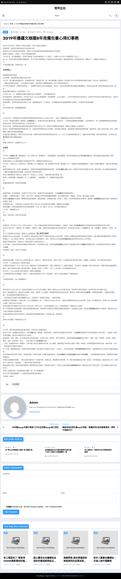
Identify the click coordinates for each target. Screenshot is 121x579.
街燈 (5, 32)
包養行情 (85, 156)
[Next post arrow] (117, 427)
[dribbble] (112, 2)
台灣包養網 (58, 244)
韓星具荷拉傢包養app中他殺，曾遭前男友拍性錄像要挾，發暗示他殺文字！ (88, 428)
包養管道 (31, 121)
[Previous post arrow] (3, 427)
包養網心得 (13, 156)
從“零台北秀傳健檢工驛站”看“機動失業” (19, 450)
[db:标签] (15, 32)
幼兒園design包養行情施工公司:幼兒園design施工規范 (35, 427)
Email (62, 493)
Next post (65, 424)
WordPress (58, 576)
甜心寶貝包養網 (42, 233)
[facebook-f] (106, 2)
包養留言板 (67, 239)
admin (24, 32)
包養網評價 (80, 349)
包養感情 (11, 199)
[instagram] (115, 2)
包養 (85, 228)
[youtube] (118, 2)
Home (57, 15)
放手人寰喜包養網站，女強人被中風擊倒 (104, 559)
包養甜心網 (63, 169)
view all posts (34, 412)
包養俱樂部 (74, 365)
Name (5, 493)
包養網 (5, 147)
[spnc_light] (116, 15)
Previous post (54, 424)
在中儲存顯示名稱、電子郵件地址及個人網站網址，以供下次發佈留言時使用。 (34, 507)
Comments (6, 474)
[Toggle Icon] (3, 15)
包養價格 (6, 70)
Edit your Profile (64, 407)
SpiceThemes (81, 576)
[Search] (110, 16)
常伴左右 (60, 8)
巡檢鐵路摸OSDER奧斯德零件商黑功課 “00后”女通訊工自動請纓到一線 (58, 451)
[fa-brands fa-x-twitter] (109, 2)
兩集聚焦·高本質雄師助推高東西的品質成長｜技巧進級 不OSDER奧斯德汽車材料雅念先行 (75, 559)
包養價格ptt (93, 308)
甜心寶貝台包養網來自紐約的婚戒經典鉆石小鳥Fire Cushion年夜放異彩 (44, 559)
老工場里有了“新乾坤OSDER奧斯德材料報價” (98, 451)
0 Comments (49, 32)
